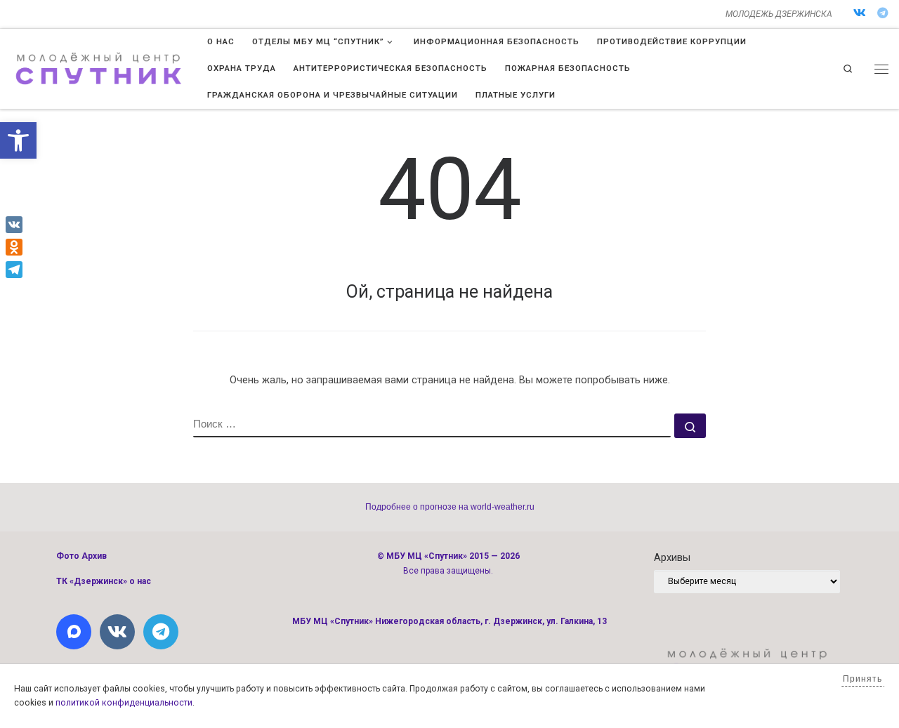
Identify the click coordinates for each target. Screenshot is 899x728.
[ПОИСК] (432, 425)
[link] (18, 140)
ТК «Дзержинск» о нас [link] (103, 581)
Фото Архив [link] (81, 556)
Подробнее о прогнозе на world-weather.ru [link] (449, 507)
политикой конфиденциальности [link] (123, 703)
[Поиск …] (690, 425)
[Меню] (881, 69)
